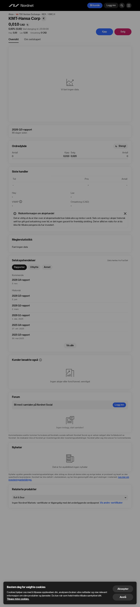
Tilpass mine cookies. (18, 599)
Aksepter (122, 588)
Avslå (123, 597)
